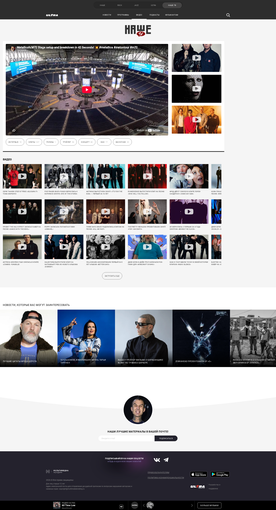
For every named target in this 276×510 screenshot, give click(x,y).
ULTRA (153, 5)
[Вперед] (191, 505)
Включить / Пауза (56, 505)
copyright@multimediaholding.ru (72, 489)
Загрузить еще (112, 276)
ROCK (119, 5)
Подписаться (166, 439)
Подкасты (155, 15)
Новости (107, 15)
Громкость (121, 507)
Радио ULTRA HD (150, 505)
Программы (123, 15)
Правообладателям (158, 472)
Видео (139, 15)
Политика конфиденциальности (166, 478)
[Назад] (144, 505)
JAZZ (136, 5)
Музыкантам (171, 15)
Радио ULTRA (134, 505)
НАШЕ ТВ (172, 5)
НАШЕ (102, 5)
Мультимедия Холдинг (57, 471)
